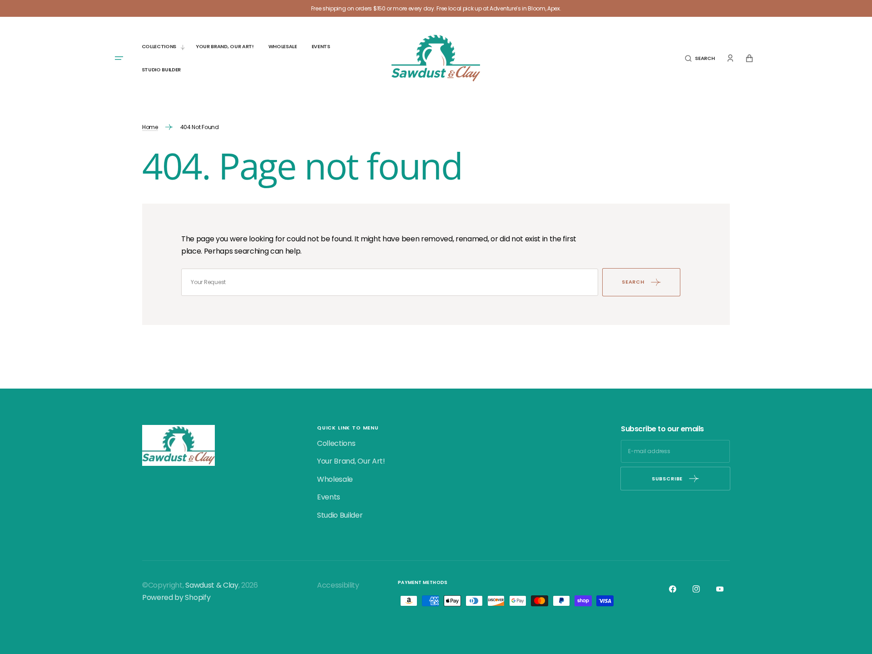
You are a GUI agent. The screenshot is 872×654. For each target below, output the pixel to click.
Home (150, 127)
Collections (336, 443)
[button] (699, 58)
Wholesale (335, 479)
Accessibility (338, 585)
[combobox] (389, 282)
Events (328, 497)
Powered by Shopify (176, 597)
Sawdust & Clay (211, 585)
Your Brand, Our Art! (351, 461)
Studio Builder (340, 515)
